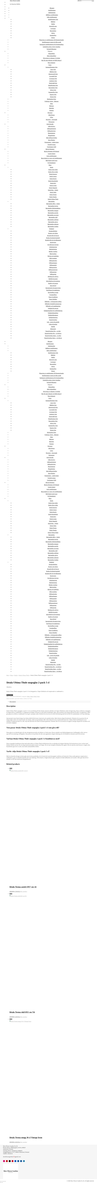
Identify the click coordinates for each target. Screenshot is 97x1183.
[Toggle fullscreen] (2, 1181)
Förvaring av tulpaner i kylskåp (51, 58)
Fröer (50, 65)
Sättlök (53, 326)
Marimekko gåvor (53, 222)
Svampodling (53, 294)
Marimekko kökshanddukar (53, 208)
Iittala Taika (53, 192)
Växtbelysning (51, 144)
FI (6, 2)
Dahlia (53, 24)
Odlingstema (53, 272)
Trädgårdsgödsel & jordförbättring (53, 310)
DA (7, 11)
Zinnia (53, 37)
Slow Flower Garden (15, 0)
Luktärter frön (53, 81)
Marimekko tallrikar (53, 219)
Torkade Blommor (51, 49)
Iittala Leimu (53, 185)
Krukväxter (53, 242)
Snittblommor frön (53, 19)
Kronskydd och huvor (53, 235)
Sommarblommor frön (51, 67)
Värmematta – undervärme (51, 142)
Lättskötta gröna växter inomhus (51, 46)
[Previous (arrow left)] (0, 1182)
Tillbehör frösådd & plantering (53, 304)
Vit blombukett (52, 163)
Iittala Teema (53, 194)
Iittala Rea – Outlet (53, 190)
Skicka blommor (50, 149)
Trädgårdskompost (53, 315)
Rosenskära (53, 31)
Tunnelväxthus (53, 320)
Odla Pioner (51, 115)
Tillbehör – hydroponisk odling (53, 301)
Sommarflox (53, 35)
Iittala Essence (53, 174)
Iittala (51, 167)
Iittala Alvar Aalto (53, 172)
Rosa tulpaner (51, 62)
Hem (7, 675)
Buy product (9, 695)
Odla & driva (51, 126)
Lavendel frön (53, 76)
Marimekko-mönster (53, 224)
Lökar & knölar (53, 324)
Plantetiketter (51, 133)
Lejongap (53, 28)
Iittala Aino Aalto (53, 169)
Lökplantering (53, 247)
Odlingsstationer (53, 269)
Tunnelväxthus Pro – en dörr (53, 331)
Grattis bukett (51, 153)
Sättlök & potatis (53, 279)
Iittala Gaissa (53, 176)
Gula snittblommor (52, 156)
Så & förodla (50, 124)
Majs (51, 103)
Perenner (50, 112)
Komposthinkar (53, 231)
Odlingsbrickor (51, 131)
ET (7, 4)
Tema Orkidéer (53, 299)
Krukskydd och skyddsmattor (53, 240)
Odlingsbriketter (51, 128)
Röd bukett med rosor (51, 160)
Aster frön (53, 69)
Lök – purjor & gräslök (53, 322)
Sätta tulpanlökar (51, 56)
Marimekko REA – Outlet (53, 203)
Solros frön (53, 90)
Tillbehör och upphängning (53, 306)
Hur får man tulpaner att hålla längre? (51, 60)
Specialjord (53, 285)
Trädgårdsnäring (53, 317)
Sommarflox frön (53, 92)
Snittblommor (52, 10)
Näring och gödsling (53, 256)
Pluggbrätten (51, 135)
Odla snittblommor (52, 17)
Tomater (51, 110)
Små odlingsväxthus (51, 137)
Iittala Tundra (53, 197)
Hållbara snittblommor (52, 15)
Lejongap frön (53, 78)
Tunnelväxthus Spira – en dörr (53, 335)
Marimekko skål (53, 217)
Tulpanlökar (51, 53)
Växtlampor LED (51, 147)
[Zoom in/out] (0, 1181)
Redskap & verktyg (53, 276)
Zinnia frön (53, 97)
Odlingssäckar (53, 267)
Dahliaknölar (51, 12)
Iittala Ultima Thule (53, 199)
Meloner (51, 106)
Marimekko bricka (53, 206)
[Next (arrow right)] (2, 1182)
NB (7, 9)
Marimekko (51, 201)
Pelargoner (51, 122)
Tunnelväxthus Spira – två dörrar (53, 338)
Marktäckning (53, 249)
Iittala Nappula (53, 188)
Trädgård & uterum (53, 308)
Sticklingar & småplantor (53, 290)
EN (7, 13)
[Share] (3, 1181)
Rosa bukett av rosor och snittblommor (51, 158)
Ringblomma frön (53, 85)
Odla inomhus (53, 258)
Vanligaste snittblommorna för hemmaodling (52, 44)
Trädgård (51, 229)
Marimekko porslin (53, 213)
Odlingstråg (53, 274)
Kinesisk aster (53, 26)
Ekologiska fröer (51, 99)
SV (7, 7)
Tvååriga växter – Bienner (52, 101)
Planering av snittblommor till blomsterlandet (51, 40)
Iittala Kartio (53, 178)
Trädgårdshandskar (53, 313)
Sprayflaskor (51, 140)
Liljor (51, 117)
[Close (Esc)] (5, 1181)
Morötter (51, 108)
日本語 (8, 18)
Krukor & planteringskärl (53, 238)
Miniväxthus (53, 254)
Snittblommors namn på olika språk (51, 42)
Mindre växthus (53, 251)
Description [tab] (12, 701)
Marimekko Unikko (53, 226)
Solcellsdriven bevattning (53, 281)
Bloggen (52, 8)
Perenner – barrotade (51, 119)
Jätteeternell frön (53, 74)
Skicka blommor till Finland (51, 151)
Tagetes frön (53, 94)
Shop (50, 165)
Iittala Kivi (53, 183)
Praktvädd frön (53, 83)
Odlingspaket (53, 265)
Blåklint (53, 21)
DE (7, 16)
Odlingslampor (53, 263)
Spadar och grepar (53, 283)
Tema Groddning (53, 297)
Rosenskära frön (53, 87)
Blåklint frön (53, 72)
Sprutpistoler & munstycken (53, 288)
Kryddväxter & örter (53, 244)
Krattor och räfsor (53, 233)
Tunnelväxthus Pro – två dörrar (53, 333)
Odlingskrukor (53, 260)
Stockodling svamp (53, 292)
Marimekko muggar (53, 210)
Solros (53, 33)
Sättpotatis (53, 329)
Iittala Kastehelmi (53, 181)
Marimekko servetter (53, 215)
